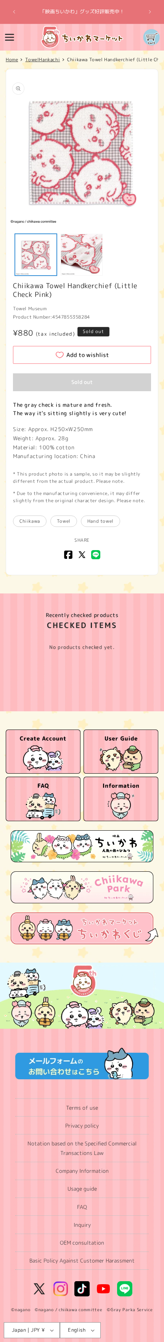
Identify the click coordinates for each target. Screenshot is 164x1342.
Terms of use (82, 1107)
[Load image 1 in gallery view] (36, 255)
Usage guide (82, 1188)
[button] (9, 37)
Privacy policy (82, 1125)
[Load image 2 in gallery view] (82, 255)
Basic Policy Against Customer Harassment (82, 1260)
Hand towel (100, 521)
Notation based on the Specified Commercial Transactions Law (82, 1148)
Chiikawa (29, 521)
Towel (64, 521)
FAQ (82, 1206)
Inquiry (82, 1224)
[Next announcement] (149, 11)
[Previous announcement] (14, 11)
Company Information (82, 1170)
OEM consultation (82, 1242)
